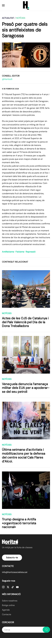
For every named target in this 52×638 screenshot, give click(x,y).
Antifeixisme (8, 251)
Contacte (6, 614)
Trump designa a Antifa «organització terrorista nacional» (19, 523)
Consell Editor (11, 75)
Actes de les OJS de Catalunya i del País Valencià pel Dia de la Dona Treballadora (25, 322)
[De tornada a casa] (26, 5)
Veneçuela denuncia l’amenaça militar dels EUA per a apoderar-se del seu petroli (25, 388)
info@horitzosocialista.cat (14, 572)
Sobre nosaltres (9, 600)
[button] (3, 5)
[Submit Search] (46, 630)
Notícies (7, 313)
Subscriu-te (12, 557)
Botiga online (8, 605)
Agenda (6, 609)
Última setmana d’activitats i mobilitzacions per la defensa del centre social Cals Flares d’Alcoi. (23, 455)
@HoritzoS (7, 79)
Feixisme (20, 251)
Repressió (30, 251)
